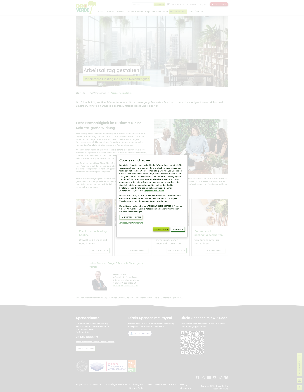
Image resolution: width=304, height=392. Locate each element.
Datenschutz (137, 223)
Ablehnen (177, 229)
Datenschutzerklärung (154, 191)
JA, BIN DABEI (161, 229)
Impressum (124, 223)
